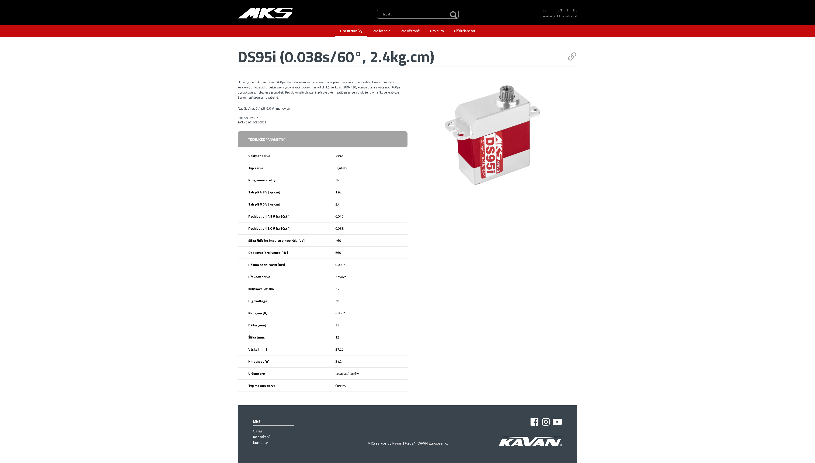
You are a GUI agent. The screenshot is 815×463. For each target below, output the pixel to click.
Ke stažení (261, 437)
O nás (257, 431)
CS (544, 10)
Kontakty (549, 16)
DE (575, 10)
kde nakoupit (568, 16)
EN (560, 10)
